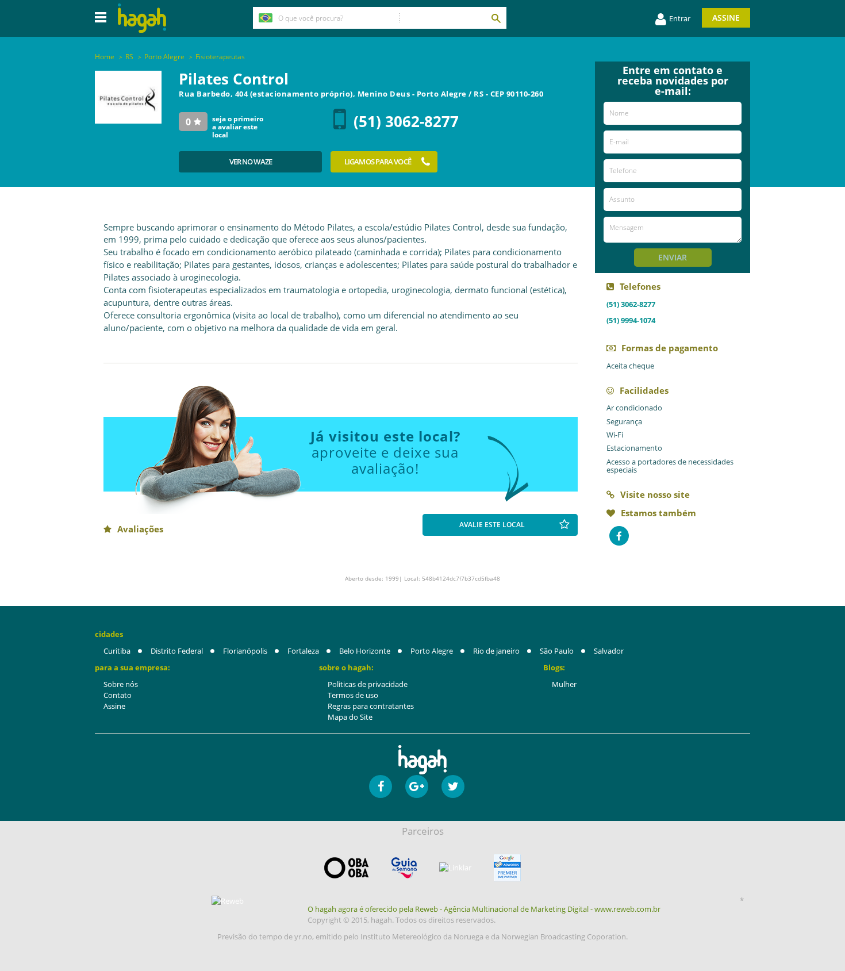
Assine (726, 17)
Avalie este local (492, 524)
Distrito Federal (177, 651)
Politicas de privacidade (368, 684)
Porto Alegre (431, 651)
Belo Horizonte (364, 651)
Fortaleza (303, 651)
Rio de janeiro (496, 651)
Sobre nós (120, 684)
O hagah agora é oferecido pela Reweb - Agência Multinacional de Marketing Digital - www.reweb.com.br (484, 909)
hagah (142, 18)
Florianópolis (245, 651)
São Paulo (557, 651)
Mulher (564, 684)
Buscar (495, 18)
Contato (117, 695)
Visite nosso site (655, 494)
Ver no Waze (250, 161)
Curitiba (116, 651)
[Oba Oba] (346, 867)
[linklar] (455, 867)
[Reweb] (228, 901)
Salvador (609, 651)
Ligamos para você (377, 161)
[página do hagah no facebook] (380, 786)
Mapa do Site (350, 717)
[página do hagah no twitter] (452, 786)
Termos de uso (353, 695)
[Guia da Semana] (404, 867)
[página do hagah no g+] (416, 786)
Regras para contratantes (371, 706)
